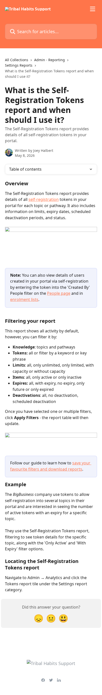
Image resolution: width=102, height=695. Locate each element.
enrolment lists (24, 299)
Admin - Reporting (49, 59)
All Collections (16, 59)
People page (58, 293)
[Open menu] (92, 9)
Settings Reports (18, 65)
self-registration (43, 199)
